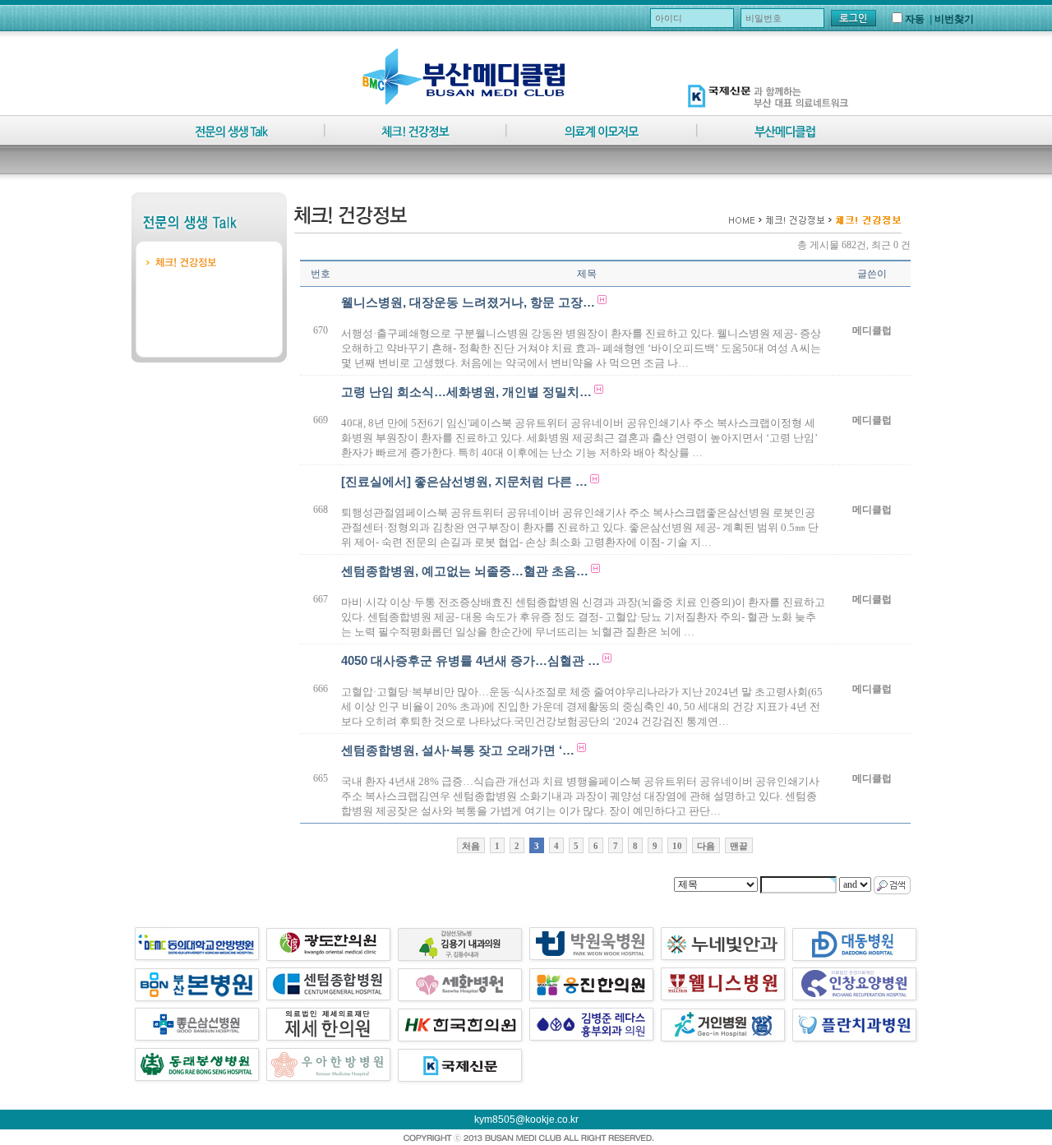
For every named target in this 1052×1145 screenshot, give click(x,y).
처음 (471, 846)
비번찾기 (954, 19)
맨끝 (739, 846)
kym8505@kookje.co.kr (526, 1119)
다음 (706, 846)
